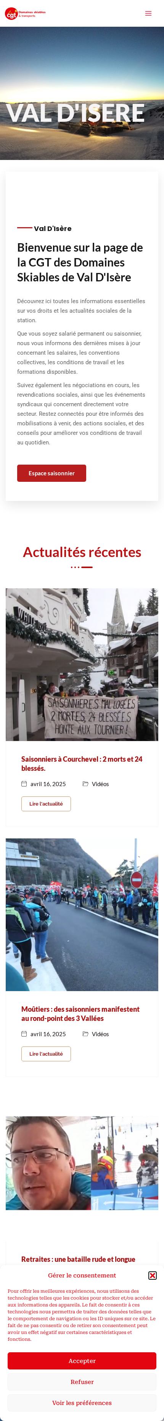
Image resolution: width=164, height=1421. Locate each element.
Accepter (82, 1361)
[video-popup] (74, 182)
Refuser (82, 1382)
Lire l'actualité (46, 804)
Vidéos (100, 783)
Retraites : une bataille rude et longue (78, 1259)
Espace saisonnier (52, 473)
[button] (152, 1275)
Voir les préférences (82, 1403)
